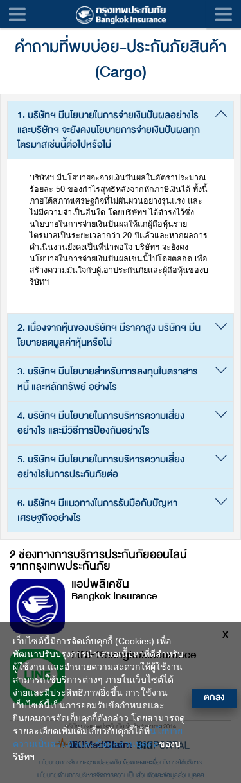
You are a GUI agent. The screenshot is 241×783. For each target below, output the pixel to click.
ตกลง (214, 697)
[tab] (120, 130)
